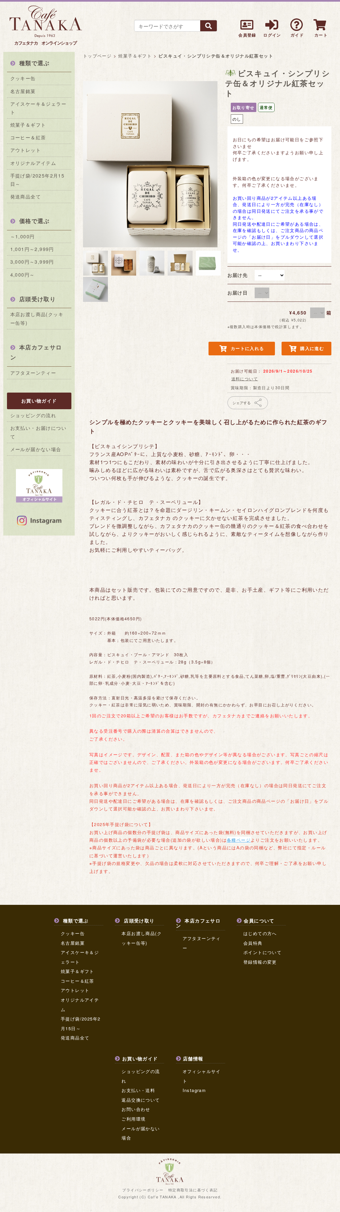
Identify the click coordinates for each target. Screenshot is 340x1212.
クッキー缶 (23, 78)
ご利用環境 (133, 1119)
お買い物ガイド (39, 400)
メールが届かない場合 (35, 449)
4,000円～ (22, 274)
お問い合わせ (136, 1109)
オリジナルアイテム (33, 163)
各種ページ (239, 840)
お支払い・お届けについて (38, 431)
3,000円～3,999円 (32, 261)
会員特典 (253, 943)
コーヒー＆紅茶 (28, 137)
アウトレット (25, 150)
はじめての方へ (260, 933)
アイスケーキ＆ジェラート (38, 107)
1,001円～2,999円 (32, 249)
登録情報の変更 (260, 962)
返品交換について (141, 1100)
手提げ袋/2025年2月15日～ (37, 179)
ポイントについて (262, 952)
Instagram (194, 1090)
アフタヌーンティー (33, 372)
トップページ (97, 56)
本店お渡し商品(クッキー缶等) (36, 318)
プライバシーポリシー (142, 1189)
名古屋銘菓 (23, 91)
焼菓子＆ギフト (28, 124)
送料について (244, 378)
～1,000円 (22, 236)
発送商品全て (25, 196)
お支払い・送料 (138, 1090)
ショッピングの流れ (33, 415)
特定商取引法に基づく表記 (193, 1189)
